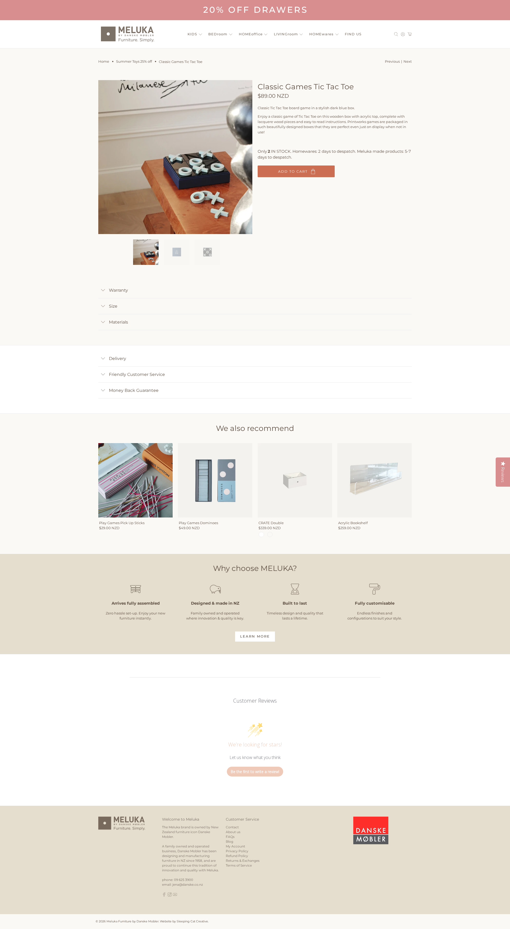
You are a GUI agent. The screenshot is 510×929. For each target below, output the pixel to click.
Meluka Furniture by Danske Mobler (133, 921)
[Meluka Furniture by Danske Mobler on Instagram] (170, 895)
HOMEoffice (251, 34)
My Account (235, 846)
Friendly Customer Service (137, 374)
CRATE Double (271, 523)
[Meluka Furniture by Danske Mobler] (127, 34)
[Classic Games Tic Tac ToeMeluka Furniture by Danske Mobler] (175, 157)
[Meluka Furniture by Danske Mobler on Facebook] (164, 895)
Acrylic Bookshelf (353, 523)
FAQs (230, 837)
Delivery (117, 358)
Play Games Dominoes (198, 523)
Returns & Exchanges (243, 861)
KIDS (192, 34)
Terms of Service (239, 865)
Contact (232, 827)
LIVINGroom (286, 34)
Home (103, 61)
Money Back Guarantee (134, 390)
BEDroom (217, 34)
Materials (118, 322)
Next (407, 61)
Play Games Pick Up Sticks (121, 523)
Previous (392, 61)
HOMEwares (321, 34)
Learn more (255, 636)
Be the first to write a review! (255, 771)
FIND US (353, 34)
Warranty (118, 290)
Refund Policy (237, 856)
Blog (229, 841)
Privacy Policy (237, 851)
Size (113, 306)
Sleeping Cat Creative (192, 921)
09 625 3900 (183, 880)
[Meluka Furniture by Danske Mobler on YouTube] (175, 895)
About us (233, 832)
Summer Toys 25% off (134, 61)
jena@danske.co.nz (187, 884)
